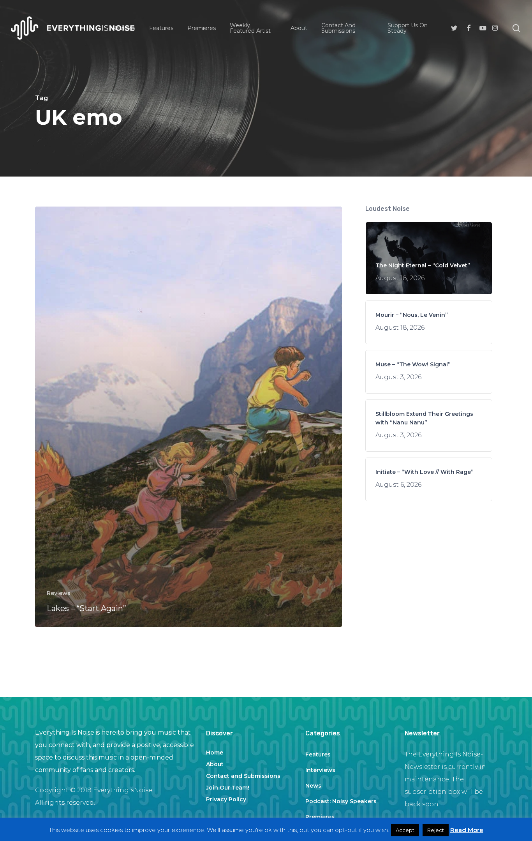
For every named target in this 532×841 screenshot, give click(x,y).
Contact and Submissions (243, 775)
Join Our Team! (227, 787)
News (313, 785)
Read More (466, 830)
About (215, 764)
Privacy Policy (226, 799)
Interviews (320, 770)
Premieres (320, 816)
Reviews (58, 593)
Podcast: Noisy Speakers (341, 801)
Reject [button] (435, 830)
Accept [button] (405, 830)
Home (214, 752)
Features (318, 754)
